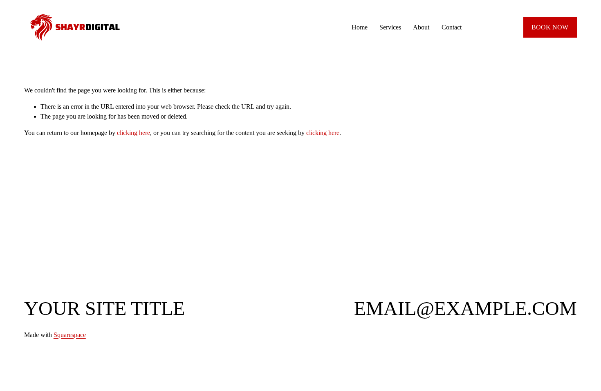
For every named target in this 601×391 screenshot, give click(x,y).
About (421, 27)
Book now (549, 27)
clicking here (133, 132)
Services (390, 27)
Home (360, 27)
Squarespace (70, 334)
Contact (452, 27)
